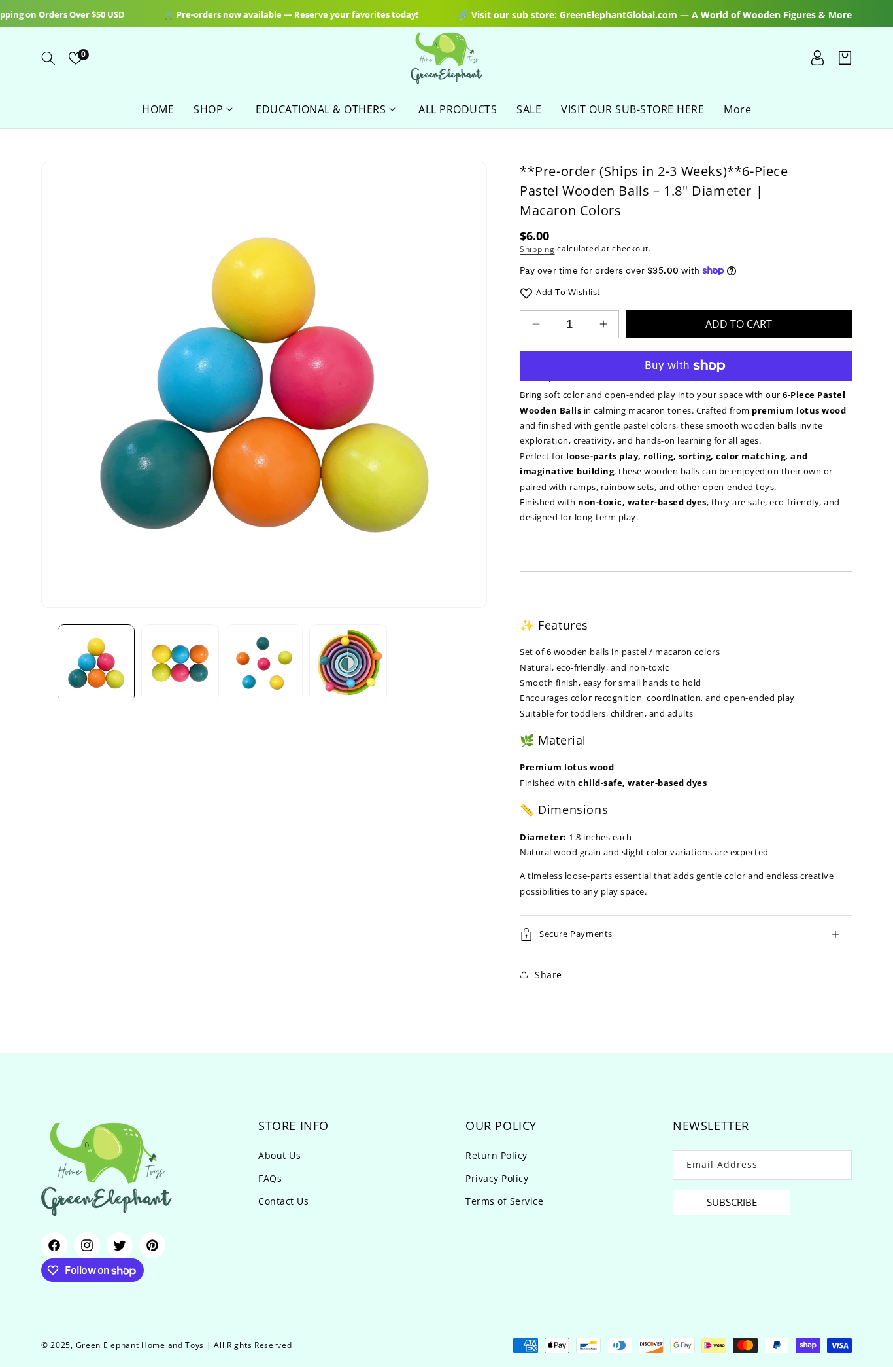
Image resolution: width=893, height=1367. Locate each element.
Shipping (537, 249)
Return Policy (496, 1155)
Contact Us (283, 1201)
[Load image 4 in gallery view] (347, 662)
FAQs (270, 1178)
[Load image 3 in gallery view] (264, 662)
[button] (48, 58)
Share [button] (548, 974)
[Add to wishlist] (526, 292)
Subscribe (732, 1202)
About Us (279, 1155)
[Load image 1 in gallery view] (96, 662)
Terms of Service (504, 1201)
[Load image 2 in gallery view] (179, 662)
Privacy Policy (496, 1178)
